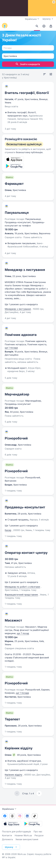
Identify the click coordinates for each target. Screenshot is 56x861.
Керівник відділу (18, 748)
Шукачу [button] (9, 847)
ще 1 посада (11, 347)
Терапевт (12, 719)
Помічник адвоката (21, 335)
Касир (8, 530)
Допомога (7, 839)
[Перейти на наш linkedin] (27, 816)
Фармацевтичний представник (21, 594)
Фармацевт (14, 184)
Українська (8, 809)
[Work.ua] (4, 25)
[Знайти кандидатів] (37, 26)
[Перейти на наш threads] (12, 816)
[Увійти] (51, 26)
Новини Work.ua (23, 835)
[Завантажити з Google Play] (32, 823)
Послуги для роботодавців (16, 831)
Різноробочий (16, 438)
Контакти (7, 835)
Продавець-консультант (25, 507)
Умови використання (26, 839)
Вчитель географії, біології (27, 93)
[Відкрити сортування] (44, 74)
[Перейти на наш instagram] (19, 816)
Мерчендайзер (17, 394)
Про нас (38, 831)
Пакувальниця (17, 213)
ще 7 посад (23, 633)
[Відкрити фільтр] (51, 74)
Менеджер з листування (25, 270)
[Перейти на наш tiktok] (34, 816)
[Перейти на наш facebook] (4, 816)
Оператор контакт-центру (26, 553)
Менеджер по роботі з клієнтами (22, 586)
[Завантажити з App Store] (11, 823)
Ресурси (39, 835)
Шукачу (47, 18)
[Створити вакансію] (44, 26)
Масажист (13, 620)
